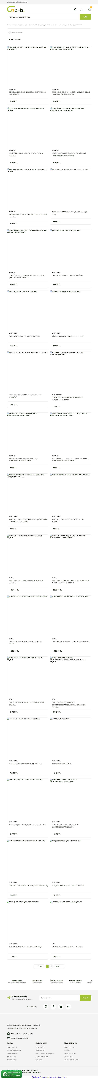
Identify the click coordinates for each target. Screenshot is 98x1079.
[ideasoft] (36, 1077)
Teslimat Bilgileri (11, 1056)
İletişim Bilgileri (40, 1047)
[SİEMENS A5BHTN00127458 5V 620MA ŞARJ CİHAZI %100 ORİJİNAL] (27, 188)
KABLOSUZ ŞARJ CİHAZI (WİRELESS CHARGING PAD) (27, 825)
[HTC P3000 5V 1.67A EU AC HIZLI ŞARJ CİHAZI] (70, 921)
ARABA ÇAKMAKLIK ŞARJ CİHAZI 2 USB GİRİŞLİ (25, 947)
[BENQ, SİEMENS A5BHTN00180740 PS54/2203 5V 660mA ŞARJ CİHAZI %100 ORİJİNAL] (27, 249)
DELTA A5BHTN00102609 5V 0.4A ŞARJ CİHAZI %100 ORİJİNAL (26, 154)
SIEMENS (12, 89)
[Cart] (89, 9)
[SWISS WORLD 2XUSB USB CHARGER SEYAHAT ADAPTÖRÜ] (27, 371)
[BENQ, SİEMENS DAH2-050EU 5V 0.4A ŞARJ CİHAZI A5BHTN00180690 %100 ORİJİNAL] (70, 127)
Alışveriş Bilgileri (12, 1047)
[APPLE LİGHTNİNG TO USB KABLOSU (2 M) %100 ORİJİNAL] (27, 616)
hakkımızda (39, 1059)
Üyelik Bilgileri (40, 1050)
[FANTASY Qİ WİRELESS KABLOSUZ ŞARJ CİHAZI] (27, 738)
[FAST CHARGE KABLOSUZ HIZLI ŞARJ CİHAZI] (70, 249)
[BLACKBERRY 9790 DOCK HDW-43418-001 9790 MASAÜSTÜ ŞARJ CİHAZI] (70, 371)
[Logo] (15, 9)
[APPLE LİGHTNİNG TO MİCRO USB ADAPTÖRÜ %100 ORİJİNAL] (27, 677)
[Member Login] (81, 9)
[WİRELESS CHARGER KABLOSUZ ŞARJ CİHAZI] (70, 310)
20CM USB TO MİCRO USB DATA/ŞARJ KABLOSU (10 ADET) (69, 213)
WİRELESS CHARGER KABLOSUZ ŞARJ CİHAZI (67, 336)
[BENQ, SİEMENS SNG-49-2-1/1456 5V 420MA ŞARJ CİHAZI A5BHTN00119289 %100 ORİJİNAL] (70, 66)
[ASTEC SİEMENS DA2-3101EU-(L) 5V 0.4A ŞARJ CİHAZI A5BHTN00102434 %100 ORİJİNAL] (70, 433)
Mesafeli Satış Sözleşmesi (14, 1050)
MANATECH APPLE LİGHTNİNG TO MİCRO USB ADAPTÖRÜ (68, 521)
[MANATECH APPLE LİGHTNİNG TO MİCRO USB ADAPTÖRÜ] (70, 494)
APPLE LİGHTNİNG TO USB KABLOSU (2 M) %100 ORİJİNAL (25, 643)
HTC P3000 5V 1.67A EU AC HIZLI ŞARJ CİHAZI (67, 947)
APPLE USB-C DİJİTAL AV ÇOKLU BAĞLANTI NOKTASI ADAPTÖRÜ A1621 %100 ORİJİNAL (70, 582)
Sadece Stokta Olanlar (17, 32)
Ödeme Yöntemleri (12, 1053)
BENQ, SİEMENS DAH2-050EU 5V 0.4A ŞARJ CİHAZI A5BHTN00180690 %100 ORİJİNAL (69, 154)
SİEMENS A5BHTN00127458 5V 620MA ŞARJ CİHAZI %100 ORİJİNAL (28, 215)
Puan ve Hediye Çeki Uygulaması (45, 1053)
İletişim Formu (68, 1056)
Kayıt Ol (85, 998)
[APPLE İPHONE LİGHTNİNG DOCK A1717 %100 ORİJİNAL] (70, 616)
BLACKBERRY (57, 394)
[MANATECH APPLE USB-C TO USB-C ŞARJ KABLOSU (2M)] (27, 860)
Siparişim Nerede (11, 1059)
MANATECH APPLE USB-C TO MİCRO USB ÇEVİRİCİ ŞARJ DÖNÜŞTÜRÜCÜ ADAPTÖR (28, 521)
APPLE (11, 578)
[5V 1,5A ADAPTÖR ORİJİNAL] (70, 738)
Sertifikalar (67, 1050)
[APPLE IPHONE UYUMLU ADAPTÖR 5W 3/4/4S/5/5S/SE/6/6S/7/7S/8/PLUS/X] (70, 799)
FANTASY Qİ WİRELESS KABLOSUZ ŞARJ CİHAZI (25, 763)
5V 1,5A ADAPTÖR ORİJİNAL (61, 763)
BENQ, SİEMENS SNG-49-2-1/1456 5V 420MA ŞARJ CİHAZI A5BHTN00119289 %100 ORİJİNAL (71, 93)
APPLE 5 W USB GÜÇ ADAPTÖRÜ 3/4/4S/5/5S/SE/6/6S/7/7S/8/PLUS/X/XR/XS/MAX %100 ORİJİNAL (68, 705)
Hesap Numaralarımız (70, 1053)
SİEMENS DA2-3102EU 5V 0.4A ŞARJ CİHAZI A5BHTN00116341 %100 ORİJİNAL (23, 460)
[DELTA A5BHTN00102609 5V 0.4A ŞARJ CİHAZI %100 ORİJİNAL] (27, 127)
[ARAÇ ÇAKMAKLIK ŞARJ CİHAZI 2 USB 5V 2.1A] (70, 860)
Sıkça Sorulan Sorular (42, 1056)
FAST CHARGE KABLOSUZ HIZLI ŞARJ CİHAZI (67, 275)
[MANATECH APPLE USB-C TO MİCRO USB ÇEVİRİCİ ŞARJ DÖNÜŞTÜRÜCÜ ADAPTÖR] (27, 494)
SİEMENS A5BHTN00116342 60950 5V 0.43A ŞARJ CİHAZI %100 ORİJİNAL (27, 93)
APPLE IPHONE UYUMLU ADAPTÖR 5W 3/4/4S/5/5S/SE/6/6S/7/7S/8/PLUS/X (65, 826)
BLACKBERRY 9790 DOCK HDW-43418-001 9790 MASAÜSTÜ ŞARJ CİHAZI (67, 399)
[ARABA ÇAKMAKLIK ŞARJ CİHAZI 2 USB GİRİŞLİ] (27, 921)
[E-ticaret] (49, 1077)
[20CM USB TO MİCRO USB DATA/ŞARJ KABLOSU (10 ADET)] (70, 188)
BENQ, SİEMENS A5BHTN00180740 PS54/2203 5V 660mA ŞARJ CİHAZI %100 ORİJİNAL (27, 276)
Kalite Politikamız (69, 1047)
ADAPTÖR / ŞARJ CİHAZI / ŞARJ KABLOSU (70, 25)
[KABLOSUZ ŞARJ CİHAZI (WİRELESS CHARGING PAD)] (27, 799)
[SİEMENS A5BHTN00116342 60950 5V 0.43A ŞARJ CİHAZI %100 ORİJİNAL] (27, 66)
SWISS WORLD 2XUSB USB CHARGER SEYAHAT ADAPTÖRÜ (25, 396)
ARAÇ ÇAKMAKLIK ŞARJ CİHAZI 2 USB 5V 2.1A (68, 886)
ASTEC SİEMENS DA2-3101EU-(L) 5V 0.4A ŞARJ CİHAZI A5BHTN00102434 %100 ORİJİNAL (70, 460)
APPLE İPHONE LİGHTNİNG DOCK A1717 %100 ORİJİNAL (71, 641)
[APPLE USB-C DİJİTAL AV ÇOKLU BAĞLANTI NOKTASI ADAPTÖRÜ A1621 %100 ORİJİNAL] (70, 555)
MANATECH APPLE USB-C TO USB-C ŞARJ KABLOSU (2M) (28, 886)
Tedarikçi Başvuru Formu (71, 1059)
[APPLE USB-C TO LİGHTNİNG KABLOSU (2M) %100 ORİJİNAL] (27, 555)
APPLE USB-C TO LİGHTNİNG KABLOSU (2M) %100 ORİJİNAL (26, 582)
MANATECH (56, 272)
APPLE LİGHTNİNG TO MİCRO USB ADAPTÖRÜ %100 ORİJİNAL (26, 704)
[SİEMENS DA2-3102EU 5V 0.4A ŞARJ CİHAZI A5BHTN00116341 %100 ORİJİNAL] (27, 433)
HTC (53, 944)
